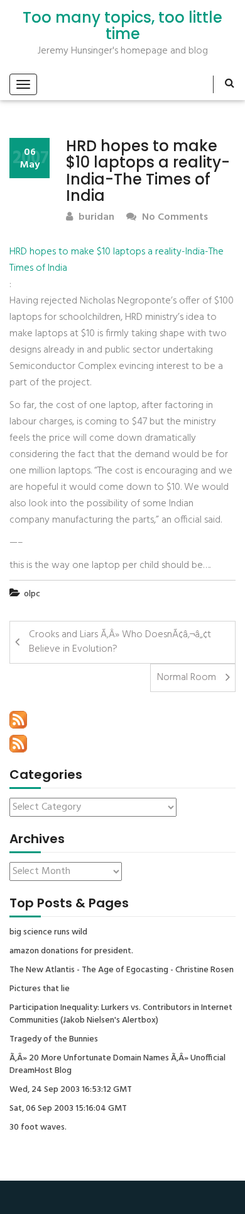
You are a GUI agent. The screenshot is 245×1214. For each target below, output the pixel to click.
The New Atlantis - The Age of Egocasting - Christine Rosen (121, 970)
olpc (32, 594)
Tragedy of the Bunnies (53, 1039)
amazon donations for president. (71, 951)
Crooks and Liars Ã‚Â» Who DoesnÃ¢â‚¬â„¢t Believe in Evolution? (120, 642)
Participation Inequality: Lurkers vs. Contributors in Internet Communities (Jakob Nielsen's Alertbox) (120, 1014)
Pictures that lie (39, 989)
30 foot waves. (38, 1127)
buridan (95, 217)
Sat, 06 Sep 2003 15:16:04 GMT (68, 1109)
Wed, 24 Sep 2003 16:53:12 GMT (70, 1090)
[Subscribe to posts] (18, 720)
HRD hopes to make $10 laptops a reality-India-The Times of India (116, 260)
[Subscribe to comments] (18, 743)
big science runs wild (48, 932)
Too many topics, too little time (122, 26)
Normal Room (186, 677)
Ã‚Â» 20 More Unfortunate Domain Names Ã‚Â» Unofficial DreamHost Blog (117, 1064)
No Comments (173, 217)
